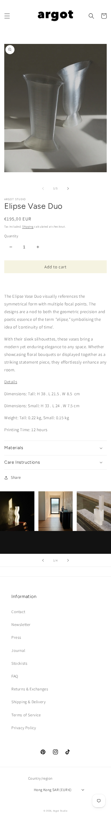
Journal (18, 650)
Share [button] (16, 477)
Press (16, 637)
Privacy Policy (23, 727)
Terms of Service (26, 714)
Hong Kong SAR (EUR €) (52, 789)
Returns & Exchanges (29, 689)
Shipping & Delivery (28, 701)
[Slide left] (43, 188)
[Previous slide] (43, 560)
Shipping (28, 226)
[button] (7, 16)
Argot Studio (60, 810)
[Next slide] (68, 560)
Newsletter (21, 624)
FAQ (14, 676)
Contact (18, 611)
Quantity (11, 236)
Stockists (19, 663)
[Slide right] (68, 188)
